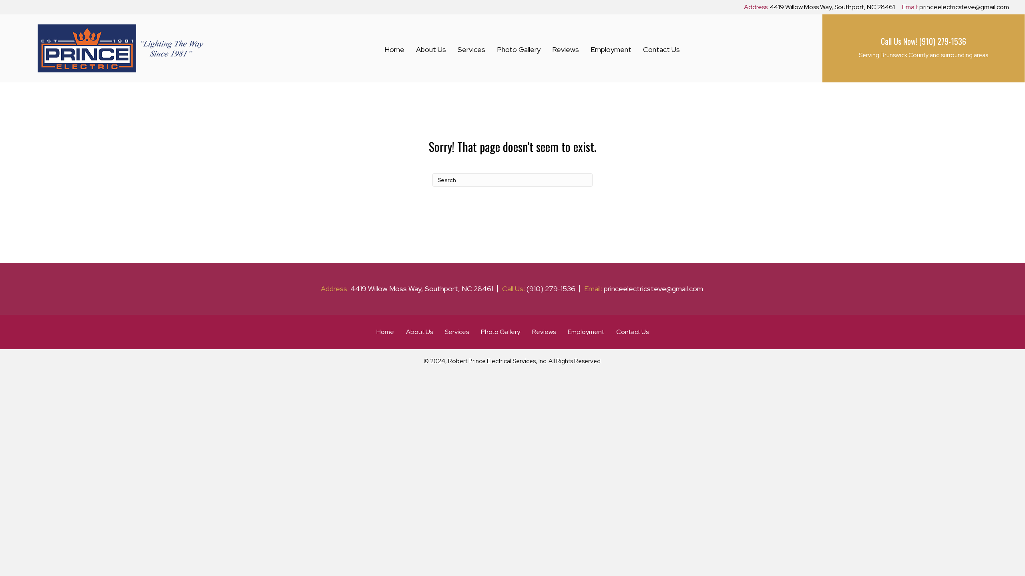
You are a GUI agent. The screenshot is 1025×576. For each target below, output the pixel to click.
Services (471, 49)
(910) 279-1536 (942, 41)
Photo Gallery (519, 49)
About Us (431, 49)
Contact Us (661, 49)
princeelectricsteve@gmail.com (964, 7)
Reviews (565, 49)
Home (394, 49)
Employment (611, 49)
